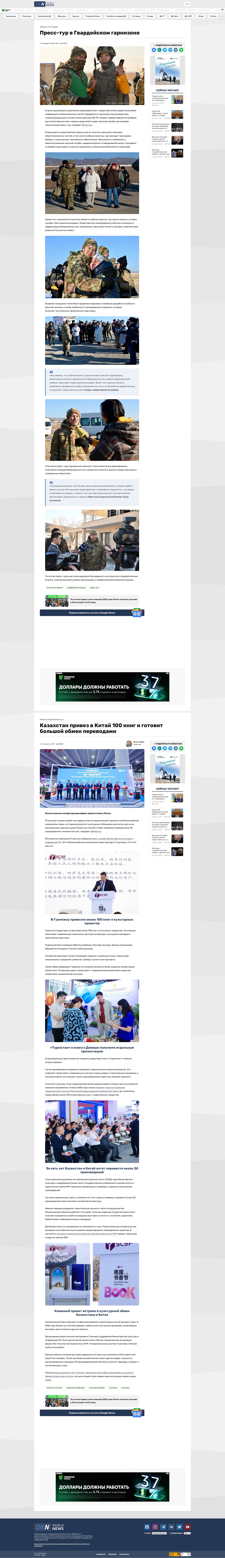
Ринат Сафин (138, 742)
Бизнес (76, 16)
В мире (150, 16)
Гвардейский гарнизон (76, 588)
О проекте (100, 1554)
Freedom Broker (93, 16)
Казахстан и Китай (54, 1388)
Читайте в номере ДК (116, 16)
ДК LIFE (188, 16)
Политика (26, 16)
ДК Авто (174, 16)
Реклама (112, 1554)
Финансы (62, 16)
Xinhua (213, 16)
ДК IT (162, 16)
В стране (136, 16)
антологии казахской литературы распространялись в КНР (87, 1234)
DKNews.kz (95, 831)
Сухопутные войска (55, 588)
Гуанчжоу (113, 1388)
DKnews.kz (87, 125)
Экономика (11, 16)
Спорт (201, 16)
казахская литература (75, 1388)
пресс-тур (94, 588)
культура (125, 1388)
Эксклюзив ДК (44, 16)
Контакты (124, 1554)
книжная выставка (96, 1388)
